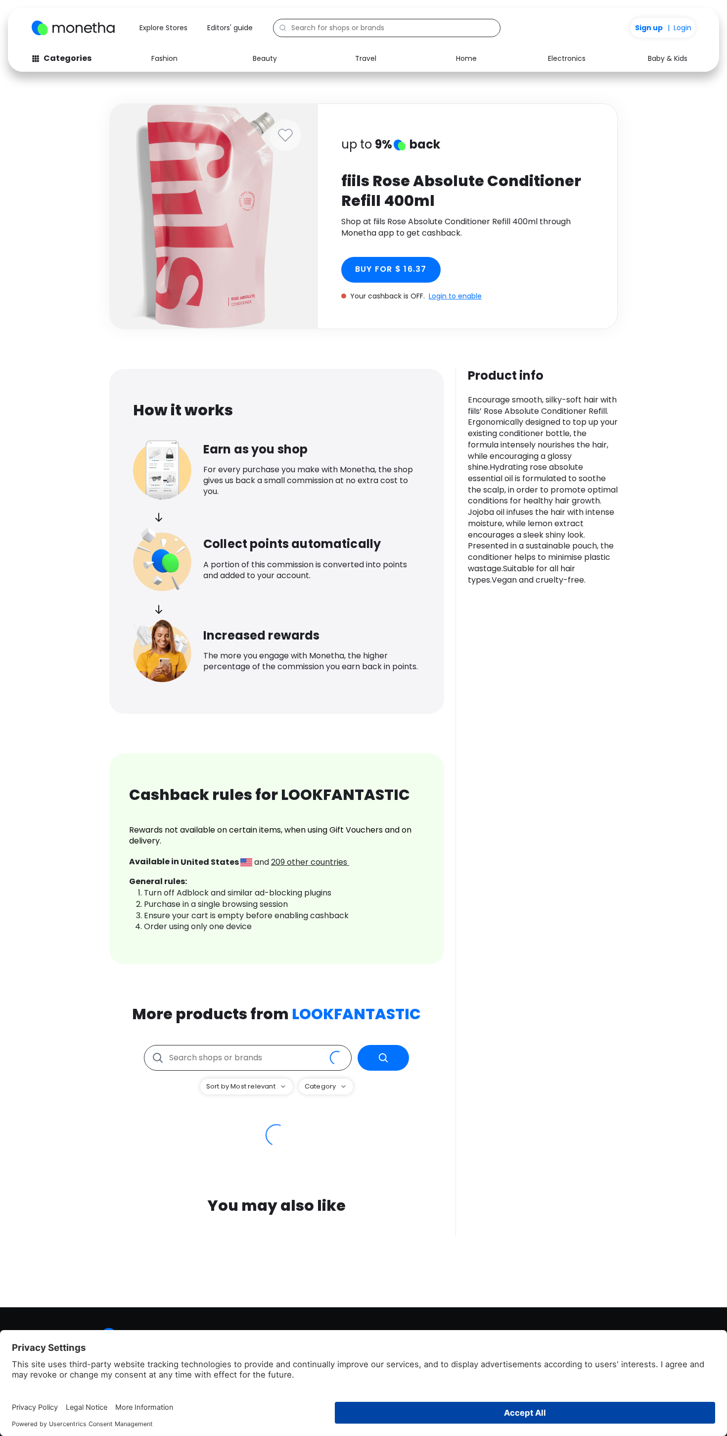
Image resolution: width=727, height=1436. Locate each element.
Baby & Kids (667, 58)
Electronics (567, 58)
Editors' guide (230, 28)
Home (466, 58)
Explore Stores (163, 28)
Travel (365, 58)
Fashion (164, 58)
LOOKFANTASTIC (356, 1014)
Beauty (265, 58)
